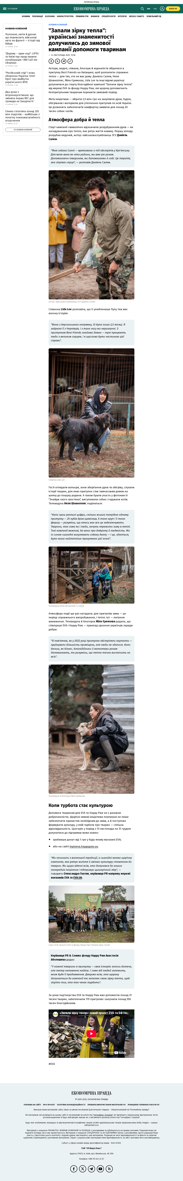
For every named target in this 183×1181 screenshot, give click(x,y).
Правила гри (82, 16)
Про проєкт (49, 1105)
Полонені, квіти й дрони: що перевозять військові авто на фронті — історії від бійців (22, 39)
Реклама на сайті (32, 1105)
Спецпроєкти (109, 16)
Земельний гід (153, 16)
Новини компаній (16, 28)
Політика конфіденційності (71, 1105)
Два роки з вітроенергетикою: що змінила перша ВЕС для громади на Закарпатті (19, 96)
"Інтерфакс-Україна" (103, 1115)
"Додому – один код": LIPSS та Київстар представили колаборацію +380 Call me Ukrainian (22, 58)
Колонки (50, 16)
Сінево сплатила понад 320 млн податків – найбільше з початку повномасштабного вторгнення (22, 116)
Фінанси (95, 16)
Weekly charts (136, 16)
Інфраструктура (65, 16)
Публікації (37, 16)
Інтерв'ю (122, 16)
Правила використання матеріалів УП (106, 1105)
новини (26, 16)
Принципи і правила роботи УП (143, 1105)
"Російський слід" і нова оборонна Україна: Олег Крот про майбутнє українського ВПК (20, 77)
